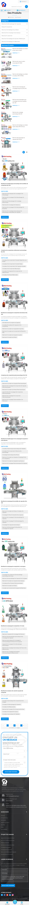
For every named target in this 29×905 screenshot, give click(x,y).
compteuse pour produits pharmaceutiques (12, 583)
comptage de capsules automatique (11, 524)
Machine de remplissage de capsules (11, 24)
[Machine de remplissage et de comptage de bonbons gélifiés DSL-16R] (6, 104)
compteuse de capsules (6, 847)
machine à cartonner (7, 35)
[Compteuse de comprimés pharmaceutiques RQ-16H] (14, 360)
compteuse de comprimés (6, 849)
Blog (8, 899)
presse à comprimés (5, 842)
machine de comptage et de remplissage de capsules (13, 521)
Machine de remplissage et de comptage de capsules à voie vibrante (14, 439)
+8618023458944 (9, 800)
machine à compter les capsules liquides (12, 335)
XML (16, 899)
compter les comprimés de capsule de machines (14, 588)
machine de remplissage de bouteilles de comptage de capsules (12, 528)
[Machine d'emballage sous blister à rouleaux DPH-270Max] (6, 78)
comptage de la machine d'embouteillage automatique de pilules (12, 575)
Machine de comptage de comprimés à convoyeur (13, 566)
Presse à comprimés (7, 27)
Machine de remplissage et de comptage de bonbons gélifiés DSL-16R (19, 101)
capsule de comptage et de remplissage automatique (12, 644)
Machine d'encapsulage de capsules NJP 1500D (18, 138)
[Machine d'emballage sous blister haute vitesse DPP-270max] (6, 129)
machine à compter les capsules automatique (13, 580)
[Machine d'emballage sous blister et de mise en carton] (6, 53)
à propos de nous (4, 817)
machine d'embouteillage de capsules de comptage (14, 578)
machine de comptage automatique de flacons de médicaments (14, 648)
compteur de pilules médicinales (10, 274)
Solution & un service (5, 822)
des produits (3, 820)
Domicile (8, 10)
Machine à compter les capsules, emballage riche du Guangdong (14, 458)
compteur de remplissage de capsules (11, 704)
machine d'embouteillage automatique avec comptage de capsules (12, 637)
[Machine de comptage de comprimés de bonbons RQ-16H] (14, 297)
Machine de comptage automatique (11, 32)
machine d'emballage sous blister (7, 838)
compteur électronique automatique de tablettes (14, 448)
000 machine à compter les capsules (11, 322)
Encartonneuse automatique (7, 854)
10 (16, 725)
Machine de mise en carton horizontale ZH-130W (18, 62)
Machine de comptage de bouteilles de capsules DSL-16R (14, 502)
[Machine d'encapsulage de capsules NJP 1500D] (6, 142)
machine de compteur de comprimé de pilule (13, 709)
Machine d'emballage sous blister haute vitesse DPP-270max (20, 125)
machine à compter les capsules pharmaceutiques (14, 383)
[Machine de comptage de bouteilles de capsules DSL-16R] (14, 486)
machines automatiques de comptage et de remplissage (12, 194)
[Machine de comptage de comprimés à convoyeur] (14, 551)
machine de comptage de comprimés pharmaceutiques (11, 396)
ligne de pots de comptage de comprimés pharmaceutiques (12, 392)
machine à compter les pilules (9, 337)
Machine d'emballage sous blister (10, 29)
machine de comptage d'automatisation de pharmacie (12, 400)
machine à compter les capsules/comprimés (12, 328)
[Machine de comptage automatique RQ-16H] (6, 116)
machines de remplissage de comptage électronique (11, 201)
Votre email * (6, 754)
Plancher (12, 899)
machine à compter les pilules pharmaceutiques (13, 389)
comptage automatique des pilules (10, 454)
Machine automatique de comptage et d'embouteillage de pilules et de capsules (12, 641)
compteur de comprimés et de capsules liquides (13, 266)
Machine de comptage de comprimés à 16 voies (12, 626)
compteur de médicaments (8, 707)
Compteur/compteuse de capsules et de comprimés (11, 325)
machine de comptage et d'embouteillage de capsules (13, 518)
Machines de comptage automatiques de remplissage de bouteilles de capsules (12, 211)
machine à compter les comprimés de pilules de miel (13, 332)
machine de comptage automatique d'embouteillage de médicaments (10, 652)
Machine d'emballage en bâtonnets (11, 41)
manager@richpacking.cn (14, 796)
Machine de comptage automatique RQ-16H (17, 113)
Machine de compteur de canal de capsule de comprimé (12, 691)
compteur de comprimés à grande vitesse (12, 264)
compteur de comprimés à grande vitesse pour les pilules (14, 261)
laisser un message (15, 902)
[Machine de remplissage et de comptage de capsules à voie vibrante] (14, 423)
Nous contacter (4, 829)
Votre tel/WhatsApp (8, 748)
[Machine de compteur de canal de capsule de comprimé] (14, 675)
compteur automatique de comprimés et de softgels (13, 701)
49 (23, 725)
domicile (3, 815)
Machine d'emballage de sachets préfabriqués (13, 38)
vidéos (2, 827)
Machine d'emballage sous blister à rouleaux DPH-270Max (20, 74)
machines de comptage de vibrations (11, 204)
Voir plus (15, 52)
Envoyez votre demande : (9, 759)
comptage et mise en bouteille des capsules (12, 515)
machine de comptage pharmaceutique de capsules (14, 463)
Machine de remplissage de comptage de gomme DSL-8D (19, 87)
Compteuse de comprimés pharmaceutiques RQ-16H (14, 375)
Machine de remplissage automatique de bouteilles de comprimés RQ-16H (14, 184)
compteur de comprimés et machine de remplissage (11, 451)
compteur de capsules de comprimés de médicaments (12, 271)
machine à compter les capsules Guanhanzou (13, 461)
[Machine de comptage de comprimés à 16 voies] (14, 610)
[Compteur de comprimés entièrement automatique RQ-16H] (14, 235)
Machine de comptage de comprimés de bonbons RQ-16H (14, 313)
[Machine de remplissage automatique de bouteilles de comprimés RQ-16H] (14, 168)
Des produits (22, 10)
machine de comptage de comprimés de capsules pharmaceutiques (14, 386)
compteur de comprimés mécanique (11, 268)
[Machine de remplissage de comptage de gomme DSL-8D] (6, 91)
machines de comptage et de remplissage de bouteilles (13, 198)
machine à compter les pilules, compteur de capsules (12, 512)
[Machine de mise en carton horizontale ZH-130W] (6, 66)
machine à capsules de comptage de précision (13, 634)
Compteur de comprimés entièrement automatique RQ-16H (14, 251)
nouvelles (3, 824)
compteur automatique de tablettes (10, 714)
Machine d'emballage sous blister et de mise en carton (20, 49)
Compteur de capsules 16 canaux (10, 711)
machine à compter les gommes (7, 840)
